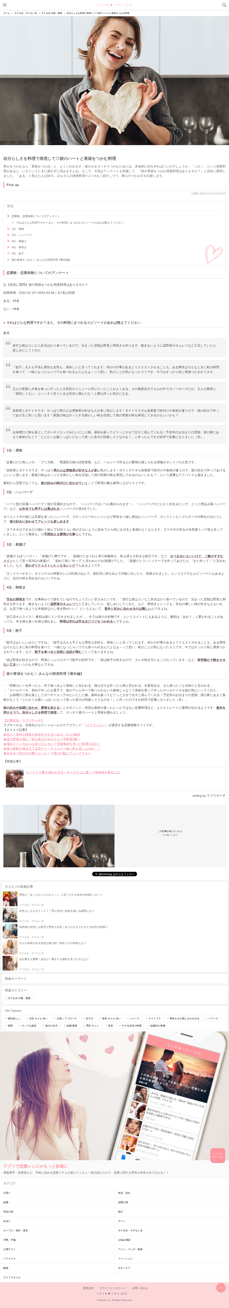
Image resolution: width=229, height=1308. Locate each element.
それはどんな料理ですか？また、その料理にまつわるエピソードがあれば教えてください (69, 222)
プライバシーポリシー (113, 1288)
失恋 (110, 1025)
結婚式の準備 (158, 1025)
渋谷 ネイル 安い (38, 1018)
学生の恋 (8, 1211)
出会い (7, 1221)
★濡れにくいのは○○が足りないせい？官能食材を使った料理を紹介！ (52, 744)
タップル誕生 (29, 1025)
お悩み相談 (124, 1239)
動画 (5, 1268)
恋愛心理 (123, 1202)
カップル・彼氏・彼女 (15, 1230)
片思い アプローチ (67, 1018)
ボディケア (124, 1268)
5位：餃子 (18, 253)
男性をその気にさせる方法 (184, 1018)
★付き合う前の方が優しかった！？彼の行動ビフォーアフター (47, 753)
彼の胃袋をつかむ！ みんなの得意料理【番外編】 (41, 259)
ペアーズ (213, 1018)
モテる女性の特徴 (132, 1025)
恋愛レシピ (115, 4)
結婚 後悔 (72, 1025)
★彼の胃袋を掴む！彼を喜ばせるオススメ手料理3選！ (41, 739)
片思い (7, 1193)
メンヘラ (135, 1018)
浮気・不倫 (9, 1239)
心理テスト (9, 1249)
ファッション (125, 1258)
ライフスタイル (12, 1277)
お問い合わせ (140, 1288)
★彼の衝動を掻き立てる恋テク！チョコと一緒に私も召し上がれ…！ (51, 748)
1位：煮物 (18, 229)
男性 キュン (92, 1025)
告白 (120, 1211)
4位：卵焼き (19, 247)
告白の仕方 (51, 1025)
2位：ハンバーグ (22, 235)
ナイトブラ (154, 1018)
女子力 (89, 1018)
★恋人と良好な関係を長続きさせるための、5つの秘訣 (41, 734)
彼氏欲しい (14, 1018)
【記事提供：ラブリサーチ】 (23, 720)
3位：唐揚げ (19, 241)
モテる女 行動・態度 (19, 998)
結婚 (5, 1202)
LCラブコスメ (95, 725)
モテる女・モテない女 (130, 1230)
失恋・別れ (124, 1193)
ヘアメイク (9, 1258)
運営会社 (88, 1288)
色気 (10, 1025)
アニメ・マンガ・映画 (130, 1249)
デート (121, 1221)
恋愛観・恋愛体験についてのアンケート (36, 216)
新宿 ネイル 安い (111, 1018)
